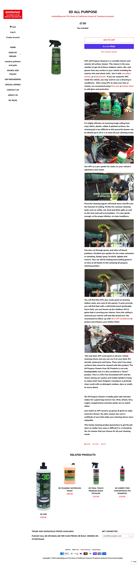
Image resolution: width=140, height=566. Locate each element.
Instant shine (128, 86)
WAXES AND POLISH (13, 72)
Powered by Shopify (115, 558)
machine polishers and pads (13, 63)
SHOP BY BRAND (13, 54)
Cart (14, 27)
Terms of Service (85, 549)
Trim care (115, 86)
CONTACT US (13, 90)
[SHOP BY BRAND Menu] (20, 54)
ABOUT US (13, 95)
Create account (13, 37)
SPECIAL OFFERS (13, 84)
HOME (13, 47)
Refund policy (96, 549)
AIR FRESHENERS (13, 79)
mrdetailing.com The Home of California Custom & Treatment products (83, 16)
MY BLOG (13, 100)
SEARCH (67, 549)
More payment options (109, 52)
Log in (13, 32)
